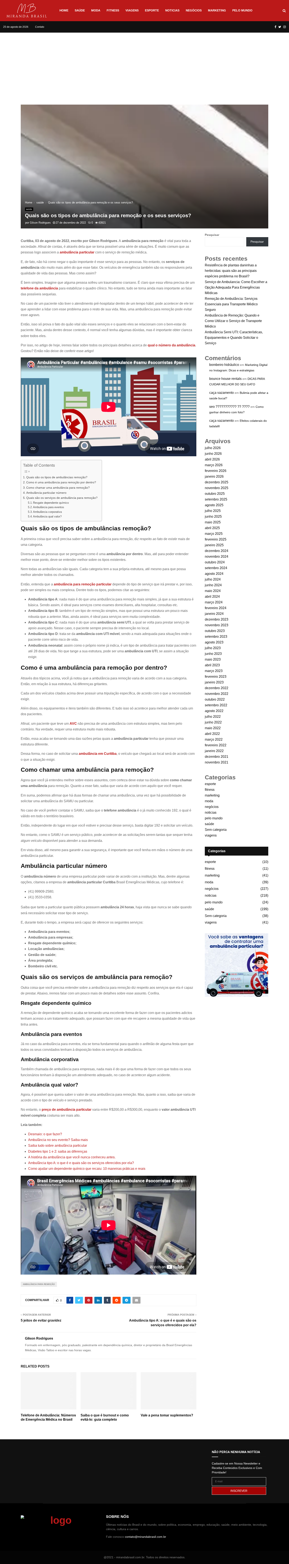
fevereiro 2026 (215, 471)
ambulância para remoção (39, 1284)
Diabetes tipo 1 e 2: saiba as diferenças (57, 1151)
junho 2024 (213, 585)
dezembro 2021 (216, 756)
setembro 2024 (216, 568)
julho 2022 (213, 716)
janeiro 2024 (214, 613)
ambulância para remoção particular (82, 584)
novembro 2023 (216, 625)
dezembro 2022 (216, 688)
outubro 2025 (215, 493)
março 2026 (214, 465)
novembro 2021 (216, 762)
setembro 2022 (216, 705)
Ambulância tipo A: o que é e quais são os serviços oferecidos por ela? (81, 1163)
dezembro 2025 (216, 482)
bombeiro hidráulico (224, 364)
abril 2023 (212, 665)
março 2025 (214, 533)
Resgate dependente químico (51, 502)
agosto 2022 (214, 711)
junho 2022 (213, 722)
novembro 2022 (216, 694)
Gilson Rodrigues (40, 222)
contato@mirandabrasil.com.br (145, 1536)
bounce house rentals (225, 378)
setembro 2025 (216, 499)
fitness (113, 10)
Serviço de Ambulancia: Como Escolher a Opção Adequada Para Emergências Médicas (236, 287)
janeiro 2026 (214, 476)
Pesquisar (212, 234)
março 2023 (214, 671)
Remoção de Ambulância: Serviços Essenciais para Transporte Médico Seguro (231, 304)
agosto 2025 (214, 505)
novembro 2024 (216, 556)
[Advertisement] (144, 64)
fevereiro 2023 (215, 676)
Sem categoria (216, 829)
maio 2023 (213, 659)
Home (63, 10)
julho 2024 (213, 579)
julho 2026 (213, 448)
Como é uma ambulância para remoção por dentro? (61, 482)
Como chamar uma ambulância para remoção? (58, 487)
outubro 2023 (215, 631)
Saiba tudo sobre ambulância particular (57, 1145)
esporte (152, 10)
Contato (39, 26)
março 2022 (214, 739)
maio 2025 (213, 522)
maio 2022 (213, 728)
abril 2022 (212, 734)
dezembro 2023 (216, 619)
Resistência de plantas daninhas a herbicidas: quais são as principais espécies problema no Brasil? (231, 270)
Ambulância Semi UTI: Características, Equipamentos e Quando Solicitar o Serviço (234, 337)
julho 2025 (213, 511)
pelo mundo (242, 10)
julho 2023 (213, 648)
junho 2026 (213, 453)
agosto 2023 (214, 642)
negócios (194, 10)
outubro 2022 (215, 699)
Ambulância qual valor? (47, 516)
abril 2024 (212, 596)
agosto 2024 (214, 573)
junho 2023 (213, 653)
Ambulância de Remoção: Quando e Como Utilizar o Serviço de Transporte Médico (233, 321)
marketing (217, 10)
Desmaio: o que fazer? (45, 1134)
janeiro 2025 (214, 545)
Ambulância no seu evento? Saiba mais (58, 1140)
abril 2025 (212, 528)
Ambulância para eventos (48, 507)
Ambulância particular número (46, 492)
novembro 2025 (216, 488)
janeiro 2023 (214, 682)
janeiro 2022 (214, 751)
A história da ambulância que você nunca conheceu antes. (72, 1157)
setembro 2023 (216, 636)
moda (95, 10)
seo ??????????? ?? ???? (229, 406)
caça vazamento (221, 392)
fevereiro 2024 (215, 608)
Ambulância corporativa (47, 511)
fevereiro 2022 (215, 745)
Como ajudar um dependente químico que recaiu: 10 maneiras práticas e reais (86, 1168)
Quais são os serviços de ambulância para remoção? (62, 497)
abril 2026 (212, 459)
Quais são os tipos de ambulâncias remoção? (56, 477)
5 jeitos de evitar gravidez (41, 1320)
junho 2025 (213, 516)
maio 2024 (213, 591)
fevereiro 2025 (215, 539)
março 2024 (214, 602)
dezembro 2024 (216, 551)
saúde (80, 10)
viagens (132, 10)
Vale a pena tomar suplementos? (167, 1415)
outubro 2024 (215, 562)
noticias (172, 10)
